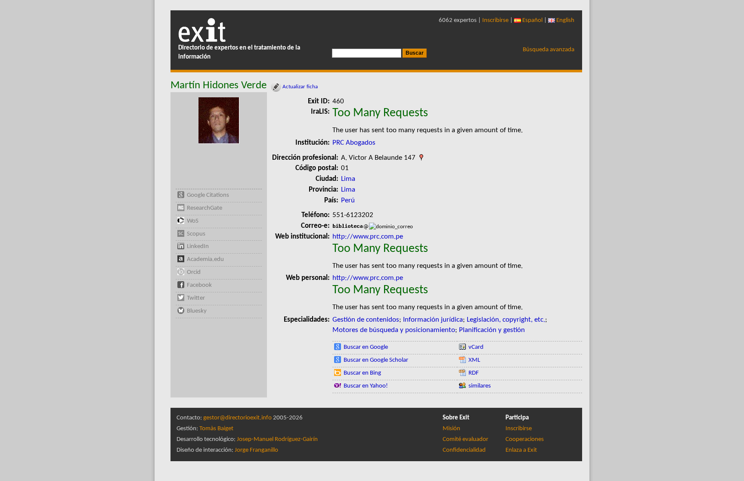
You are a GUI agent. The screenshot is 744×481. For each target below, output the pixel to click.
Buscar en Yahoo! (366, 386)
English (564, 20)
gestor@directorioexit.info (237, 418)
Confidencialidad (464, 450)
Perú (348, 200)
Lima (348, 179)
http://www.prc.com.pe (367, 236)
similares (479, 386)
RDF (473, 373)
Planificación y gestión (492, 330)
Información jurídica (433, 319)
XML (474, 360)
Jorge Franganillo (256, 450)
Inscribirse (495, 20)
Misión (451, 428)
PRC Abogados (353, 142)
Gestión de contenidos (365, 319)
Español (531, 20)
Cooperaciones (524, 439)
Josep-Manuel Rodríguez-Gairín (277, 439)
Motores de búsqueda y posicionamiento (393, 330)
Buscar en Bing (362, 373)
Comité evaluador (465, 439)
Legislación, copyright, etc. (506, 319)
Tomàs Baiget (216, 428)
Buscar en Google (366, 347)
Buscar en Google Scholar (376, 360)
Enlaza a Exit (521, 450)
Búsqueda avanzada (548, 50)
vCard (476, 347)
